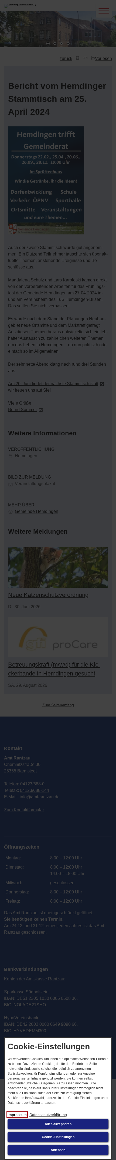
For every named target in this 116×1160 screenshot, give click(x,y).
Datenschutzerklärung (48, 1114)
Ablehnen (58, 1150)
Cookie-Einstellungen (58, 1137)
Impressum (17, 1114)
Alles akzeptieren (58, 1124)
